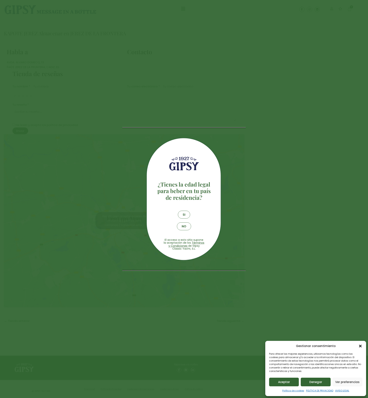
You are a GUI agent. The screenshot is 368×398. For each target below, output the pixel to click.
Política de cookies (293, 390)
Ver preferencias (347, 382)
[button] (360, 346)
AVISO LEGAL (342, 390)
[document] (184, 199)
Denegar (315, 382)
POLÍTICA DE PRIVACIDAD (319, 390)
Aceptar (284, 382)
